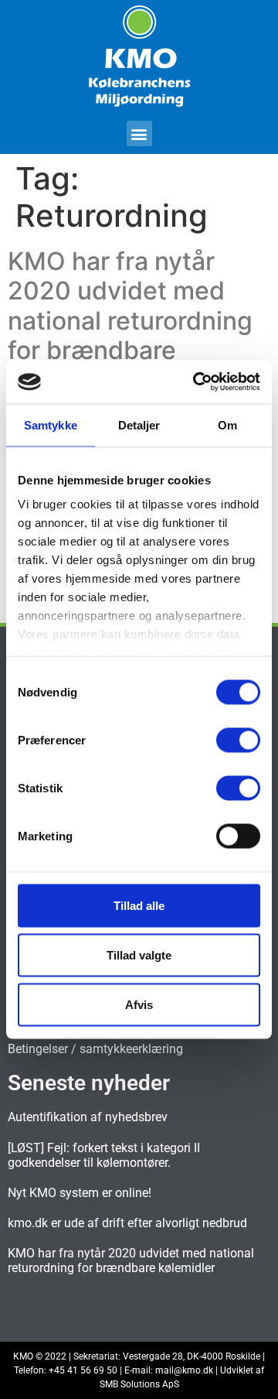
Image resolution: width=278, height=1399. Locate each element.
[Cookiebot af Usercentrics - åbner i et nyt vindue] (196, 382)
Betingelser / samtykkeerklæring (95, 1049)
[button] (139, 133)
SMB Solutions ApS (139, 1384)
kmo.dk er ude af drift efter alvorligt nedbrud (127, 1223)
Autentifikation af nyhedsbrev (88, 1117)
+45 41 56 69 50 (83, 1370)
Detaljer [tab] (139, 424)
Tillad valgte (139, 954)
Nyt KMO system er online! (79, 1192)
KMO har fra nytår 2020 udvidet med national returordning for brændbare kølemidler (130, 320)
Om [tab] (227, 424)
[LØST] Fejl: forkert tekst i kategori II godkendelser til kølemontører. (104, 1155)
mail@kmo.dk (184, 1370)
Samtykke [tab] (50, 424)
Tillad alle (139, 905)
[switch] (238, 739)
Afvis (139, 1004)
